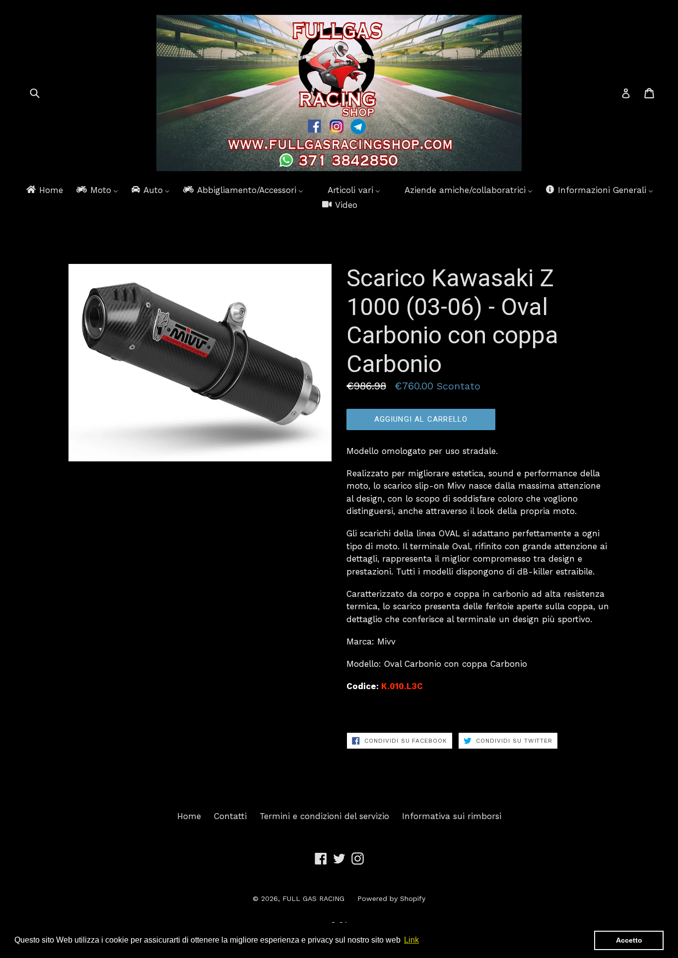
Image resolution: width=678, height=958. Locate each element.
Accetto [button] (629, 940)
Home (189, 816)
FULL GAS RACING (313, 898)
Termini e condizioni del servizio (324, 816)
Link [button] (411, 940)
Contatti (230, 816)
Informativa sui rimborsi (451, 816)
